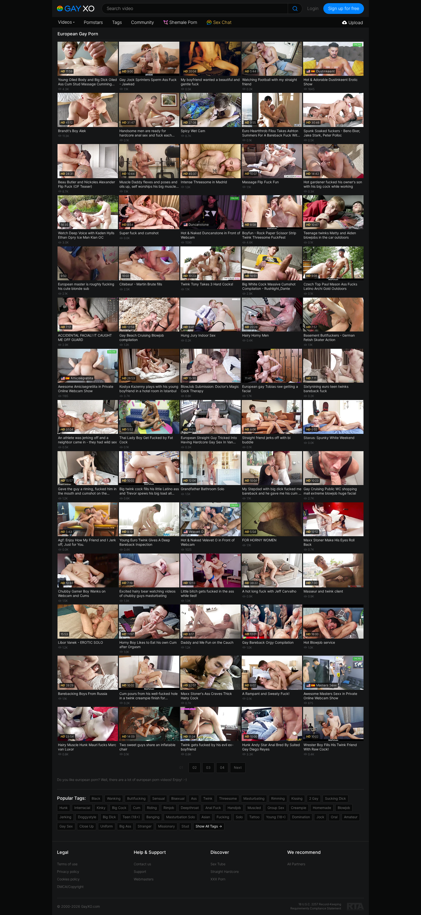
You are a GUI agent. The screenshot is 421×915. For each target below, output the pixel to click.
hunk (63, 808)
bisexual (177, 798)
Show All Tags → (209, 826)
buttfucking (136, 798)
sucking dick (335, 798)
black (96, 798)
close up (86, 826)
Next (238, 767)
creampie (298, 808)
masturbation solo (180, 817)
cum (136, 808)
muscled (254, 808)
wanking (114, 798)
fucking (223, 817)
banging (153, 817)
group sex (276, 808)
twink (207, 798)
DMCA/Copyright (70, 887)
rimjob (168, 808)
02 (194, 767)
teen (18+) (131, 817)
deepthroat (190, 808)
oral (334, 817)
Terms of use (67, 864)
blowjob (344, 808)
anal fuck (213, 808)
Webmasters (143, 879)
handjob (234, 808)
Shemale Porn (183, 22)
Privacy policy (68, 871)
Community (142, 22)
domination (301, 817)
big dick (109, 817)
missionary (166, 826)
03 (208, 767)
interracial (82, 808)
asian (205, 817)
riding (152, 808)
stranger (145, 826)
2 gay (313, 798)
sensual (158, 798)
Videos (65, 22)
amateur (350, 817)
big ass (125, 826)
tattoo (254, 817)
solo (239, 817)
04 (222, 767)
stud (185, 826)
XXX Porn (217, 879)
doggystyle (87, 817)
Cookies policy (68, 879)
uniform (106, 826)
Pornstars (93, 22)
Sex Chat (222, 22)
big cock (119, 808)
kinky (101, 808)
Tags (117, 22)
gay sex (66, 826)
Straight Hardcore (224, 871)
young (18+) (276, 817)
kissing (297, 798)
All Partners (296, 864)
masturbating (254, 798)
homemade (322, 808)
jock (320, 817)
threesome (228, 798)
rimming (278, 798)
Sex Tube (217, 864)
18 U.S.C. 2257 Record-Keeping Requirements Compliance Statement (315, 906)
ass (194, 798)
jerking (65, 817)
